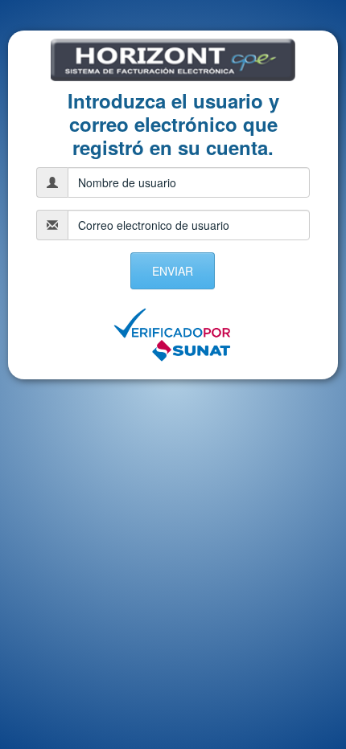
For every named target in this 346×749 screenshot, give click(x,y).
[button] (172, 270)
